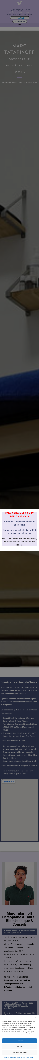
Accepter (19, 1041)
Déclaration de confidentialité (25, 1057)
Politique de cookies (10, 1057)
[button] (36, 1017)
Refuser (19, 1046)
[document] (19, 530)
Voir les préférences (19, 1052)
